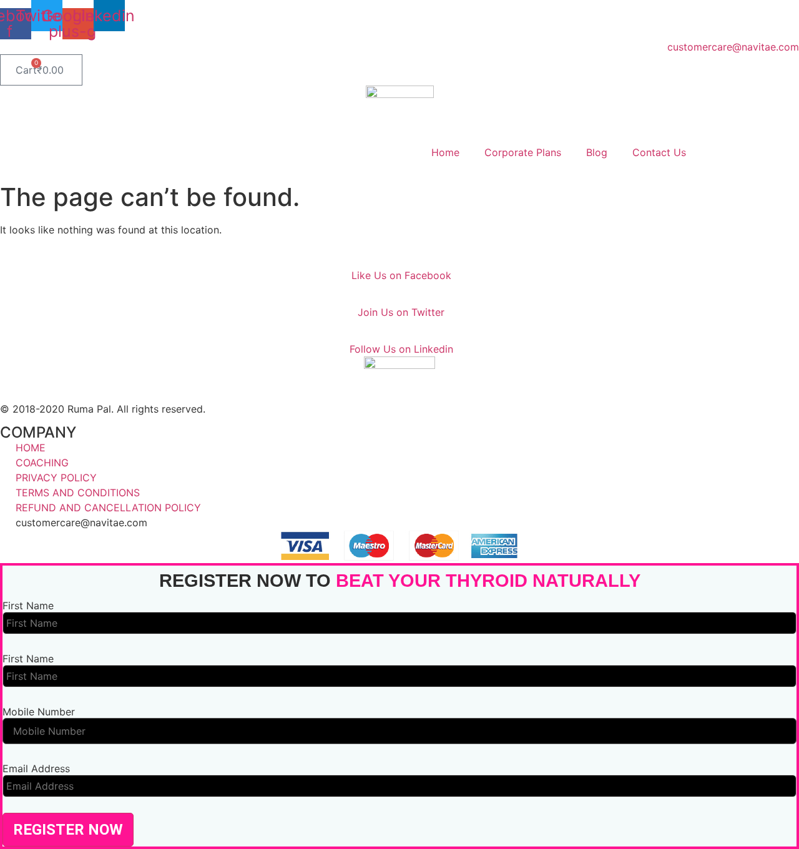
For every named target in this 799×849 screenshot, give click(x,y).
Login (733, 152)
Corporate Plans (522, 152)
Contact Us (659, 152)
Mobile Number (38, 712)
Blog (596, 152)
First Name (28, 606)
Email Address (36, 768)
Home (445, 152)
